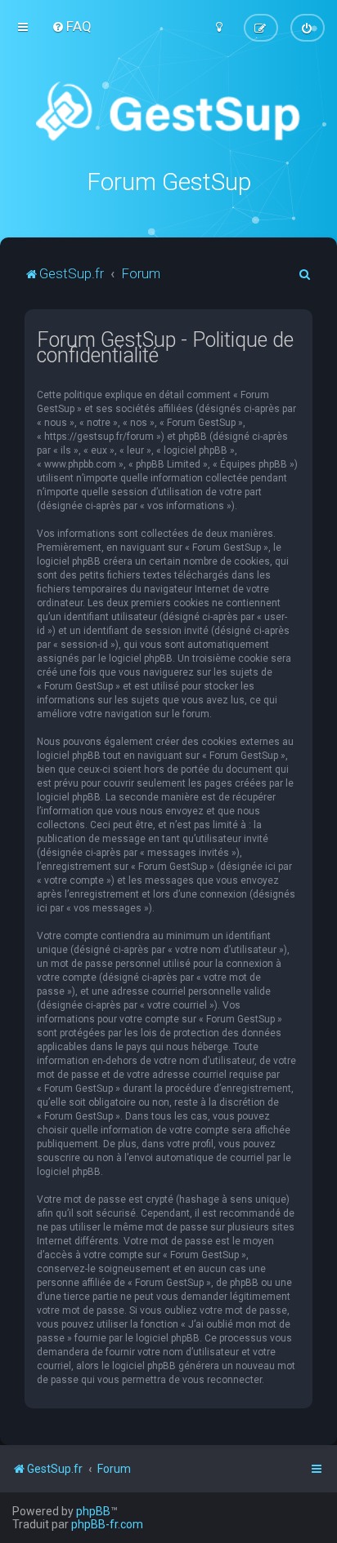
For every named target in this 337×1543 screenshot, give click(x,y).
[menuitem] (71, 26)
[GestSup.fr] (168, 112)
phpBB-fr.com (107, 1524)
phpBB (93, 1511)
